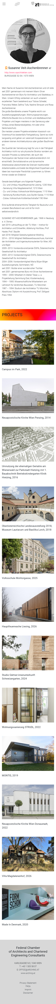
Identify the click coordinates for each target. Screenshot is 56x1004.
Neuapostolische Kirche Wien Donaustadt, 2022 (25, 825)
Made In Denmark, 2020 (15, 924)
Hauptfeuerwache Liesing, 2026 (19, 626)
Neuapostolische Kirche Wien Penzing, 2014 (26, 417)
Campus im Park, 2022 (14, 369)
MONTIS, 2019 (10, 775)
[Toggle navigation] (4, 3)
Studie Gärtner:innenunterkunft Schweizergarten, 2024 (18, 676)
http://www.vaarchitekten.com (18, 72)
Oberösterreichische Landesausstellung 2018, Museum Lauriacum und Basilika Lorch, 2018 (27, 527)
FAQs (28, 986)
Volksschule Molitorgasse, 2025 (20, 578)
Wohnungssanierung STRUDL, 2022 (21, 727)
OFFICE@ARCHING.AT (29, 970)
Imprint (28, 989)
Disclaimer (28, 993)
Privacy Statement (28, 983)
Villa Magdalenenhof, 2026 (17, 876)
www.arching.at (28, 973)
